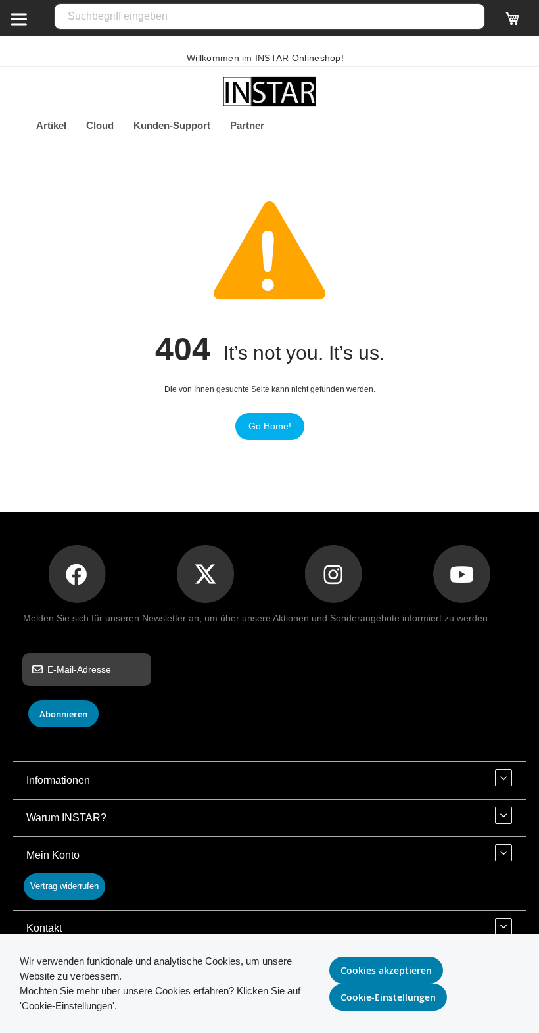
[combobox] (269, 16)
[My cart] (512, 24)
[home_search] (18, 18)
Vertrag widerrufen (64, 886)
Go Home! (269, 426)
